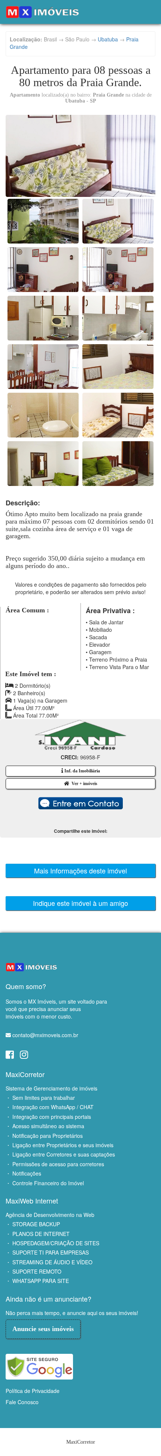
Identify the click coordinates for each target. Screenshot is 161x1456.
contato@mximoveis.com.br (45, 1035)
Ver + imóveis (83, 783)
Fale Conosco (22, 1402)
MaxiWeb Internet (32, 1200)
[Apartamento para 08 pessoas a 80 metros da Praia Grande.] (80, 156)
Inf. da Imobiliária (81, 771)
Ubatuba (108, 39)
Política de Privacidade (33, 1390)
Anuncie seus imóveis (43, 1329)
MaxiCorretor (25, 1074)
